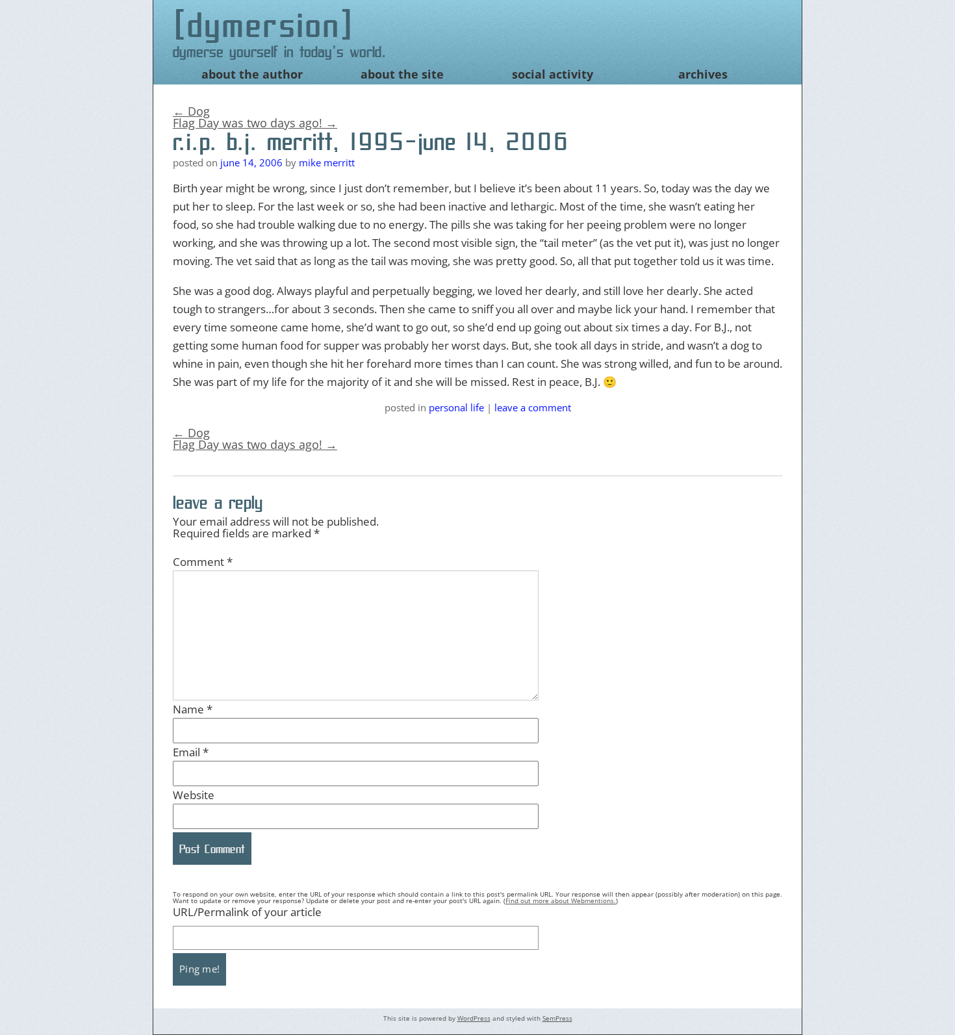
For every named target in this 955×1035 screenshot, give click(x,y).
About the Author (252, 74)
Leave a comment (532, 407)
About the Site (402, 74)
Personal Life (456, 407)
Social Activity (552, 74)
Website (193, 794)
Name (192, 709)
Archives (703, 74)
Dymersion (264, 25)
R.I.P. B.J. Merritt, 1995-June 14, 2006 (370, 142)
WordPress (473, 1018)
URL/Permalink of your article (247, 911)
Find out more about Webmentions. (560, 900)
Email (191, 752)
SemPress (557, 1018)
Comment (203, 561)
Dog (191, 111)
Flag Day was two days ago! (255, 123)
